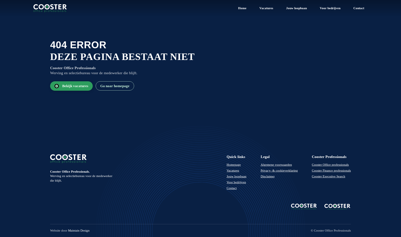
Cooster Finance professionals (331, 170)
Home (242, 8)
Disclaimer (268, 176)
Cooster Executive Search (328, 176)
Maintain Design (79, 230)
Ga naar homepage (114, 86)
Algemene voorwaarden (276, 164)
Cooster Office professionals (330, 164)
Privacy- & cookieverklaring (279, 170)
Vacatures (266, 8)
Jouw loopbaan (296, 8)
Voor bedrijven (330, 8)
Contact (358, 8)
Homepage (234, 164)
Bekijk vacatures (75, 86)
